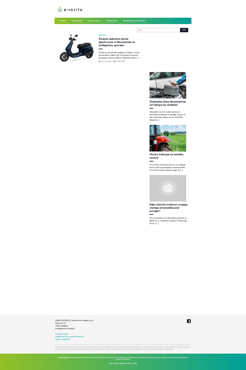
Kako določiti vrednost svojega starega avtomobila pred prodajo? (168, 208)
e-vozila (108, 61)
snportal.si (100, 357)
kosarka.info (79, 357)
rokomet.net (90, 357)
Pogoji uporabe (61, 334)
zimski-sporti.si (112, 357)
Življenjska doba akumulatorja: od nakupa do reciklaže (168, 103)
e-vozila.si (173, 357)
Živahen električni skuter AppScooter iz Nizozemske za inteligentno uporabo (117, 42)
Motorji (103, 35)
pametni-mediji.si (123, 359)
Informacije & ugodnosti (134, 21)
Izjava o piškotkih (62, 339)
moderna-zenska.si (147, 357)
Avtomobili (77, 21)
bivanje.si (124, 357)
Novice (63, 21)
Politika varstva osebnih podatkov (69, 336)
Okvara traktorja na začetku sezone (166, 156)
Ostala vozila (94, 21)
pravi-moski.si (161, 357)
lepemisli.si (182, 357)
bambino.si (133, 357)
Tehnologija (112, 21)
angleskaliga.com (65, 357)
